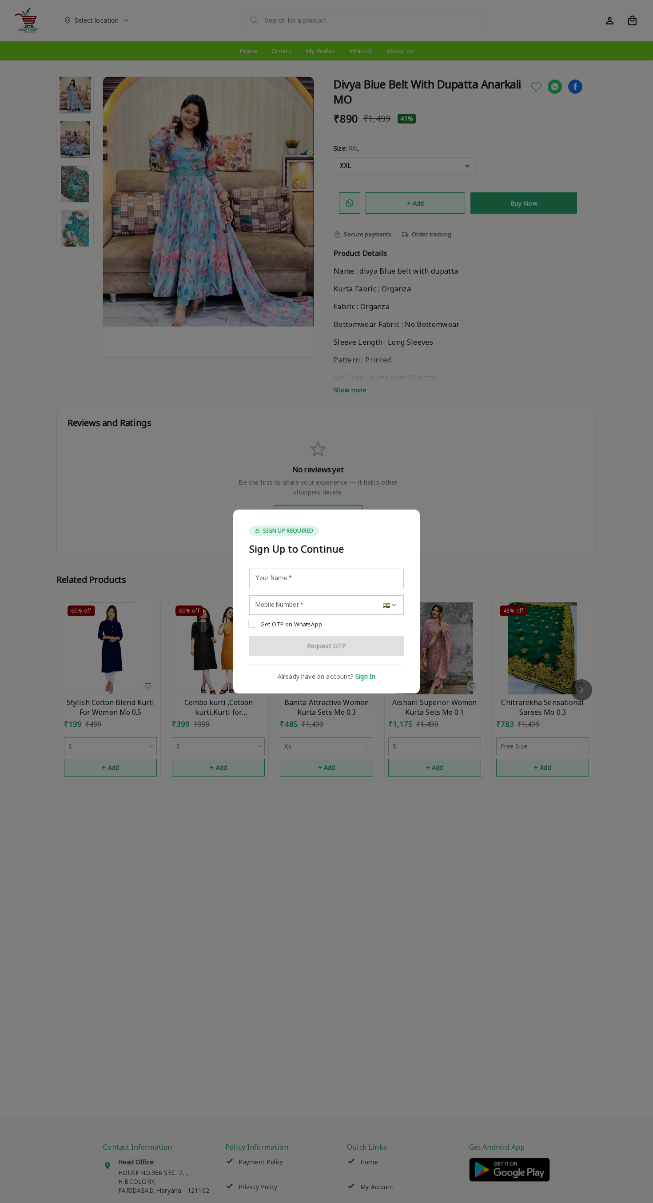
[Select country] (390, 605)
